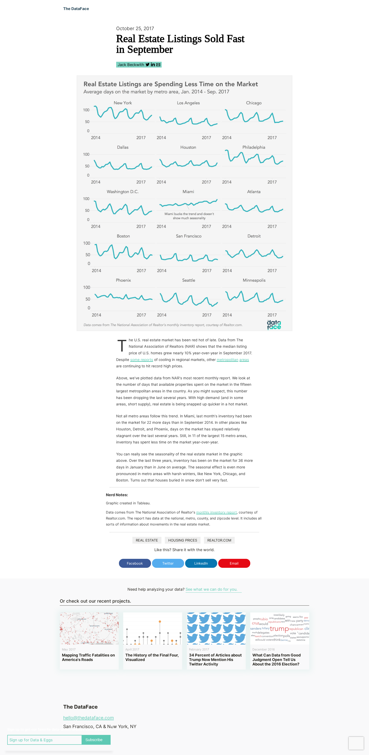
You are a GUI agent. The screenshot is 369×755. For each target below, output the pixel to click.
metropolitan (227, 360)
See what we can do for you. (211, 589)
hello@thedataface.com (88, 717)
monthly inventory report (216, 512)
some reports (141, 360)
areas (244, 360)
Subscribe (93, 740)
